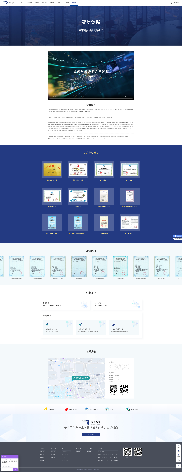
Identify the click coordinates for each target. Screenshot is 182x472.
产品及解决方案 (65, 454)
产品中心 (29, 2)
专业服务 (44, 2)
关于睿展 (74, 2)
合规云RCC (42, 451)
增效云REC (42, 454)
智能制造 (53, 457)
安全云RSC (42, 457)
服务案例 (52, 2)
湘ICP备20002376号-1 (82, 469)
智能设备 (42, 460)
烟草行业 (53, 454)
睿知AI (59, 2)
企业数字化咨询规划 (66, 451)
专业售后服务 (65, 460)
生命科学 (53, 451)
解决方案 (37, 2)
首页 (22, 2)
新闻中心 (66, 2)
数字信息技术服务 (66, 457)
